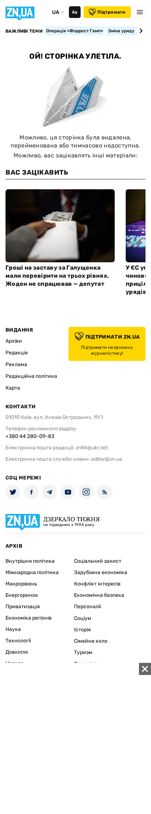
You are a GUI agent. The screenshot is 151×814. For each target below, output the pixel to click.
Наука (13, 629)
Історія (82, 630)
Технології (18, 641)
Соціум (82, 618)
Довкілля (16, 652)
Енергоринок (21, 595)
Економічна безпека (99, 595)
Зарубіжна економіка (100, 572)
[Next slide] (140, 31)
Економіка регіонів (28, 618)
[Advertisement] (75, 738)
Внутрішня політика (30, 561)
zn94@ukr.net (92, 448)
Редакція (16, 353)
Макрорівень (21, 584)
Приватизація (22, 606)
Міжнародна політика (32, 572)
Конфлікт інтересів (97, 584)
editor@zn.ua (106, 459)
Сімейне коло (90, 641)
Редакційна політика (31, 376)
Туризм (83, 652)
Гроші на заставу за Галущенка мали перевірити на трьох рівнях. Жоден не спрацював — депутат (57, 275)
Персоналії (87, 606)
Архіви (13, 341)
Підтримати (111, 12)
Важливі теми (24, 31)
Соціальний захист (97, 561)
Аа (74, 12)
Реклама (16, 364)
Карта (12, 388)
